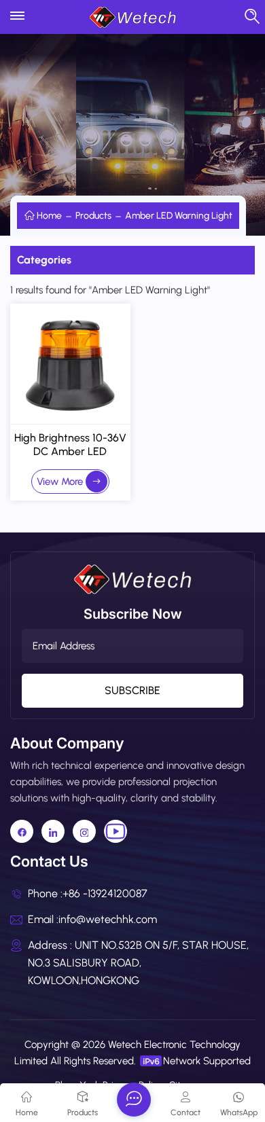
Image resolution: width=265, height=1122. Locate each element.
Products (93, 215)
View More (60, 481)
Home (49, 215)
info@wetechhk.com (107, 919)
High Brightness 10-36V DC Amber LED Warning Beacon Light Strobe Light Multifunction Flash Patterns (70, 444)
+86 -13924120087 (105, 893)
